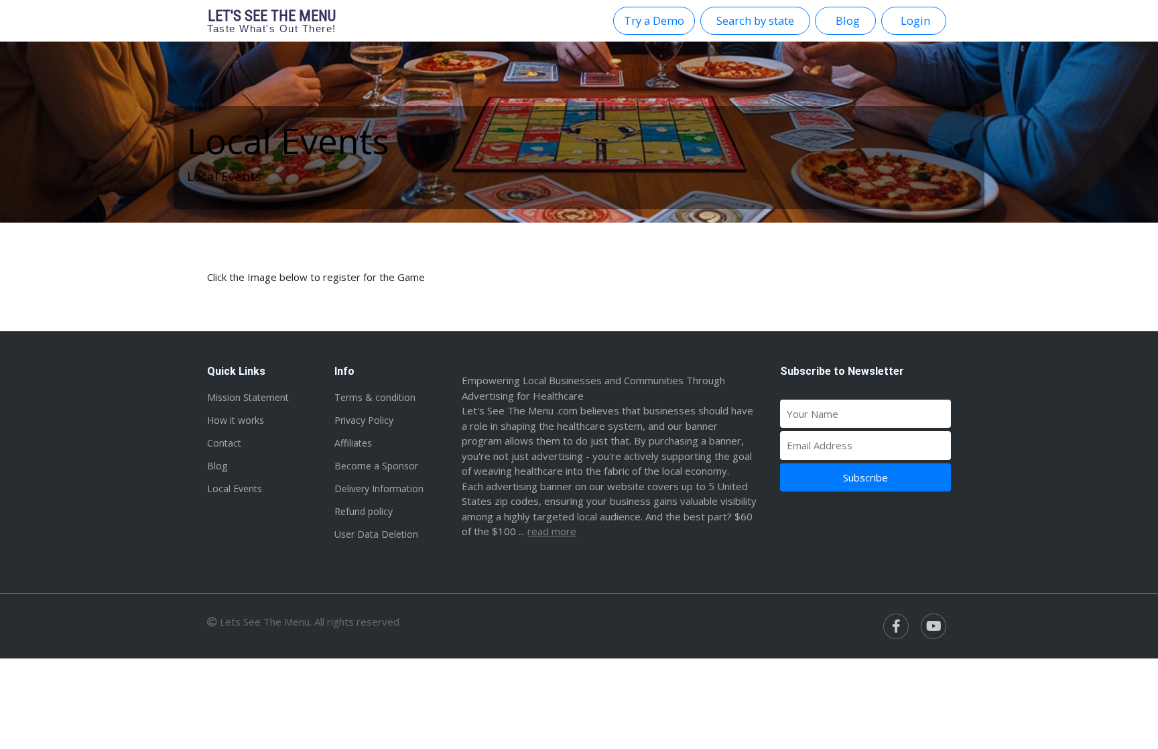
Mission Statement (248, 397)
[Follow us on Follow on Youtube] (933, 626)
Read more (551, 531)
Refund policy (363, 511)
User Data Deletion (376, 534)
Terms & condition (374, 397)
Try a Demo (654, 20)
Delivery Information (379, 488)
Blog (217, 465)
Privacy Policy (363, 420)
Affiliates (353, 443)
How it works (235, 420)
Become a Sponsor (376, 465)
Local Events (234, 488)
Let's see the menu (271, 20)
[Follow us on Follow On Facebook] (896, 626)
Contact (224, 443)
